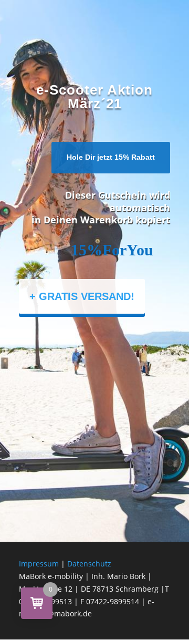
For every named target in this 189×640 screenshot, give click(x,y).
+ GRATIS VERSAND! (81, 296)
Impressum (39, 564)
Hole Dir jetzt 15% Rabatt (111, 157)
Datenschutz (89, 564)
